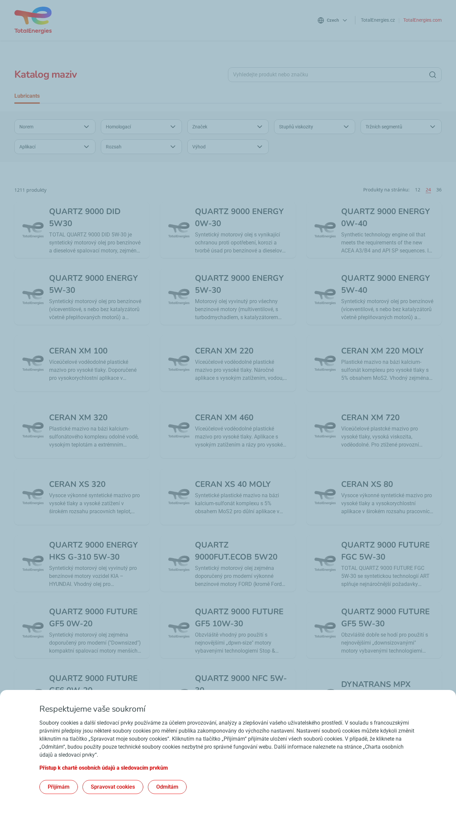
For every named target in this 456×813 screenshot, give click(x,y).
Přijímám (58, 787)
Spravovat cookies (113, 787)
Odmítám (167, 787)
